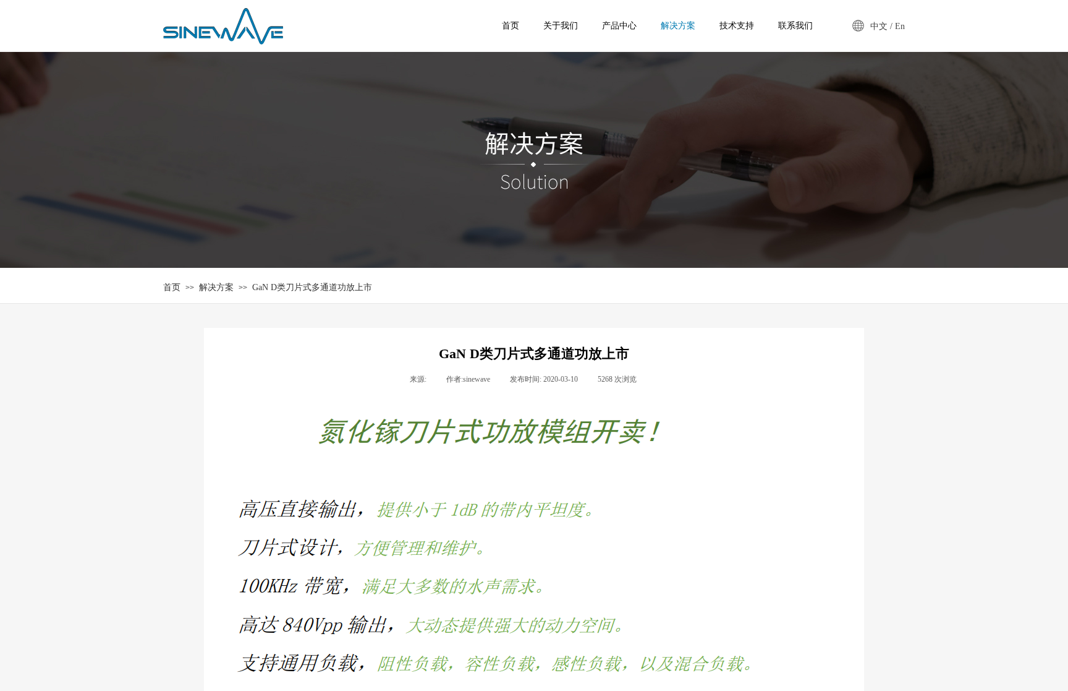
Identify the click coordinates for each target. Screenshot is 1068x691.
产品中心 (619, 25)
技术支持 (736, 25)
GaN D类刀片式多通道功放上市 (312, 287)
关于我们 (560, 25)
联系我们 (795, 25)
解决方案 (216, 287)
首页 (171, 287)
